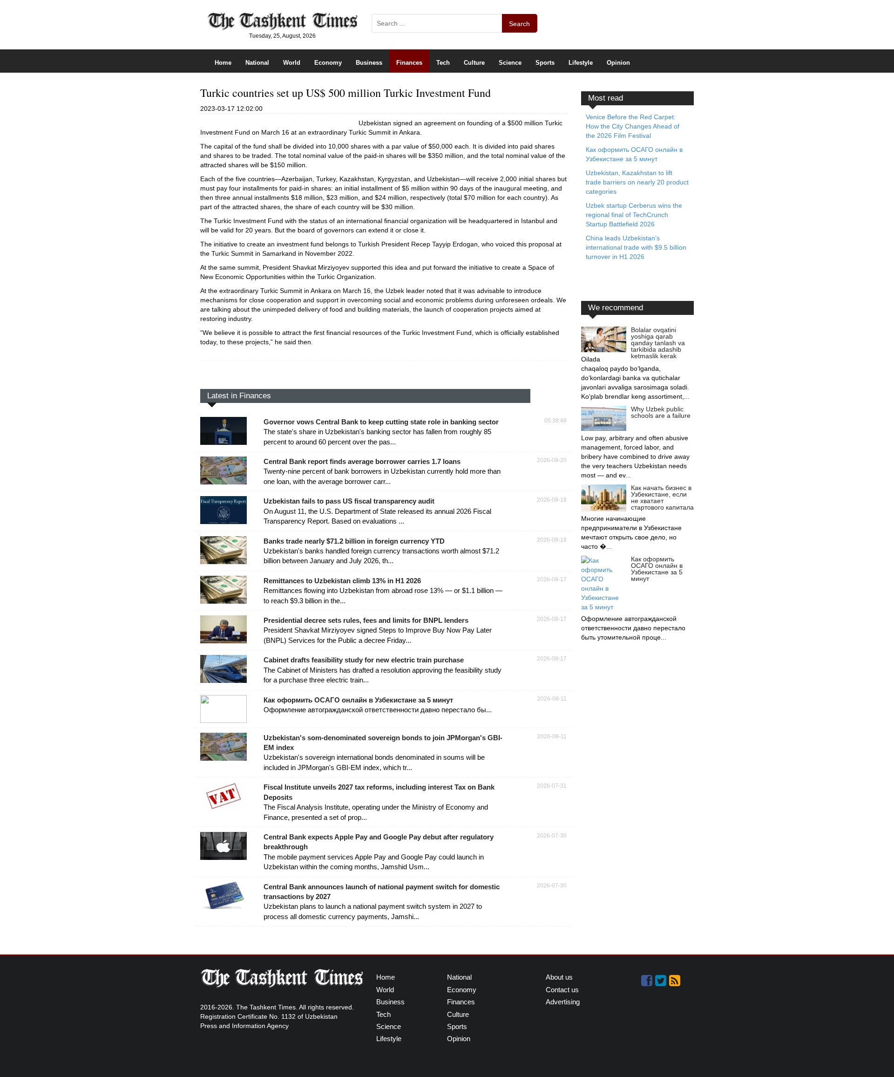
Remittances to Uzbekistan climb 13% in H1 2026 (342, 581)
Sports (545, 62)
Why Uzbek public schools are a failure (661, 412)
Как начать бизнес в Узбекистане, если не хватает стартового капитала (662, 497)
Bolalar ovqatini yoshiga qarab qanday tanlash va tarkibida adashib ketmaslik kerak (658, 343)
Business (369, 62)
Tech (443, 62)
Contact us (562, 990)
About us (559, 977)
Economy (328, 62)
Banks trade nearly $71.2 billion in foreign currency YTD (354, 541)
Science (510, 62)
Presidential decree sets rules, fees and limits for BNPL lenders (366, 620)
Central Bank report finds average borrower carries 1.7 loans (362, 461)
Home (223, 62)
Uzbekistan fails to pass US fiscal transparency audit (349, 501)
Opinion (618, 62)
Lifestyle (581, 62)
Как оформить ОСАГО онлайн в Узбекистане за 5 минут (358, 700)
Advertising (563, 1002)
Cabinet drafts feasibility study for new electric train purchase (364, 660)
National (257, 62)
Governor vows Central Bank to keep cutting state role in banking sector (381, 422)
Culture (474, 62)
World (291, 62)
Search (519, 23)
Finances (409, 62)
